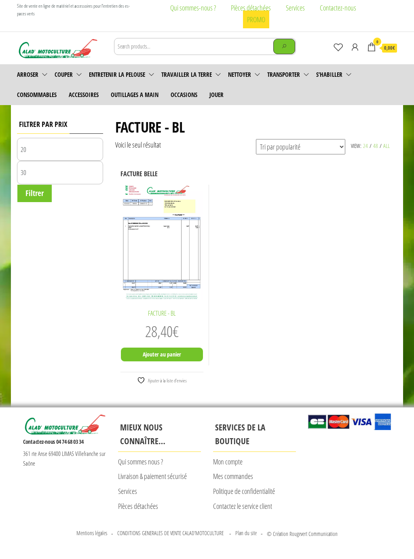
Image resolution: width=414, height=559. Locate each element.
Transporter (283, 74)
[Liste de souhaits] (338, 47)
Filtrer (34, 193)
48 (375, 146)
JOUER (216, 95)
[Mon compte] (355, 47)
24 (365, 146)
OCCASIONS (184, 95)
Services (295, 8)
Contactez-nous (338, 8)
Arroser (27, 74)
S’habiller (329, 74)
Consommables (37, 95)
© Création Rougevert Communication (302, 534)
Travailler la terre (186, 74)
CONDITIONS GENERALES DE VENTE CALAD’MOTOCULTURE (171, 533)
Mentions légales (91, 533)
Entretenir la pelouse (117, 74)
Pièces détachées (251, 8)
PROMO (256, 19)
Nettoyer (239, 74)
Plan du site (246, 533)
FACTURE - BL (162, 313)
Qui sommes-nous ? (193, 8)
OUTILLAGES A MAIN (134, 95)
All (386, 146)
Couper (64, 74)
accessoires (84, 95)
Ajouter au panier (162, 354)
